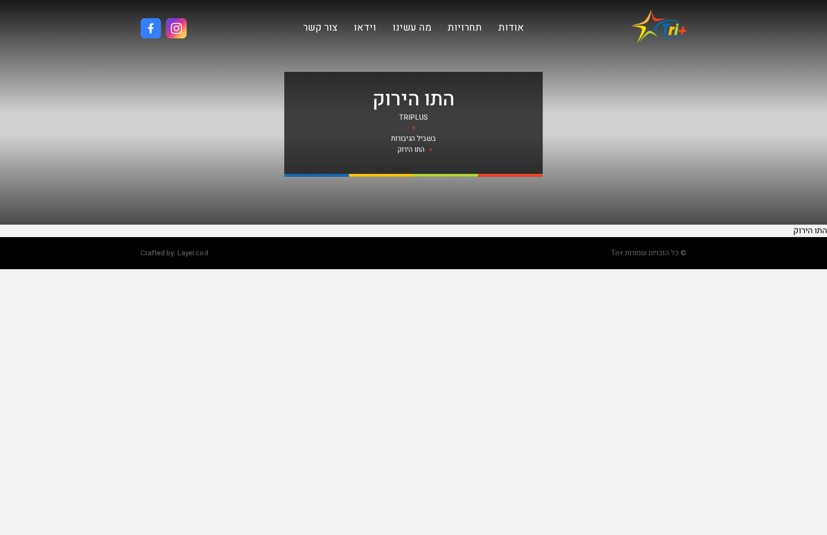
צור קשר (320, 27)
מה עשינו (411, 27)
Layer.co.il (192, 253)
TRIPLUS (413, 117)
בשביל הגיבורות (413, 138)
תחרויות (464, 27)
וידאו (365, 27)
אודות (511, 27)
